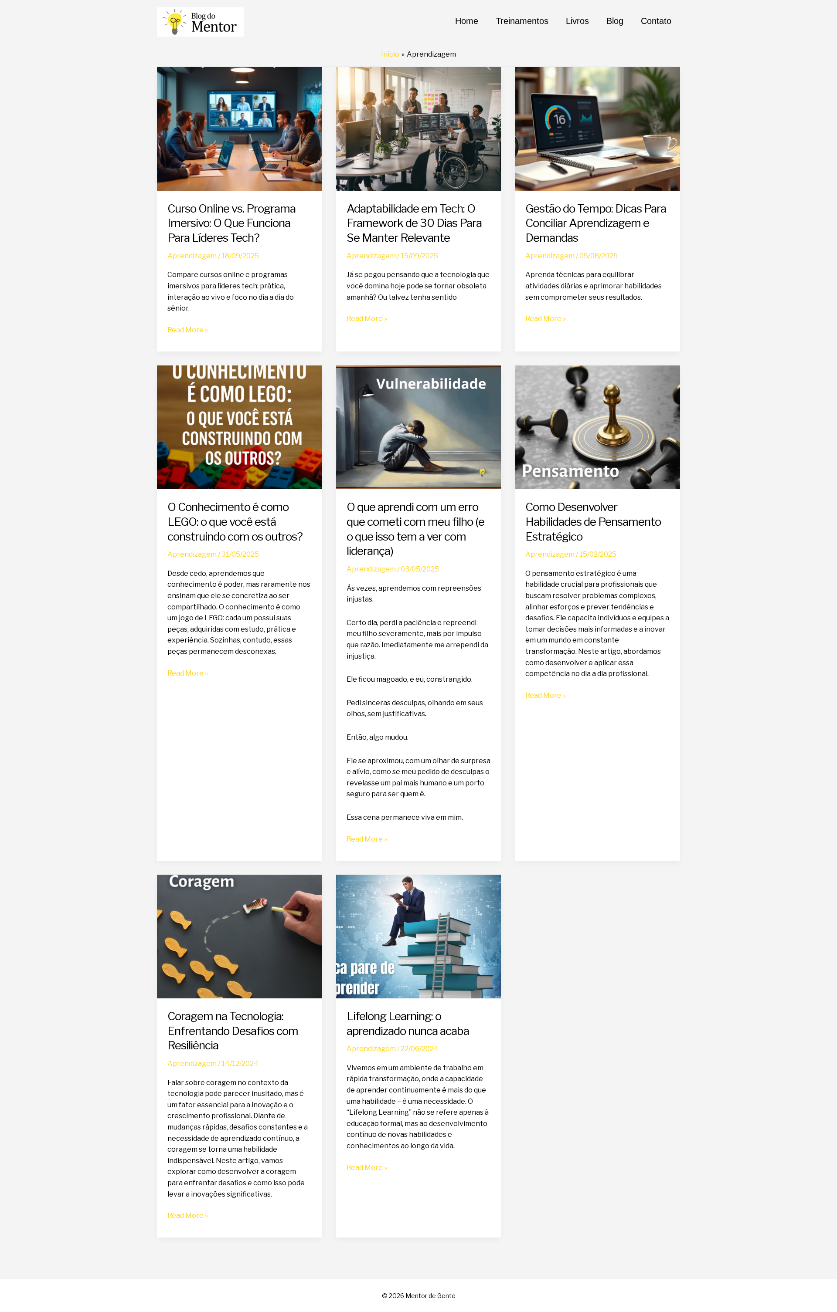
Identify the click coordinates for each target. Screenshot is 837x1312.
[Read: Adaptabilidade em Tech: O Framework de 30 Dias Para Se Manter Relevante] (418, 128)
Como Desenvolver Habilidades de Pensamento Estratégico (593, 521)
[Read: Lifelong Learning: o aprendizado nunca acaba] (418, 936)
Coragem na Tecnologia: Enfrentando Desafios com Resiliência (232, 1030)
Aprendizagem (192, 256)
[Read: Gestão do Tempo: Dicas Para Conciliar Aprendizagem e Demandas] (597, 128)
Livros (577, 21)
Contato (656, 21)
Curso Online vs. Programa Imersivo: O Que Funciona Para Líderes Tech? (231, 223)
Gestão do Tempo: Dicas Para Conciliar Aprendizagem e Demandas (595, 223)
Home (466, 21)
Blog (614, 21)
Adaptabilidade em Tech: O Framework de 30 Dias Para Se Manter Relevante (414, 223)
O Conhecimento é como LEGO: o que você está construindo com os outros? (235, 521)
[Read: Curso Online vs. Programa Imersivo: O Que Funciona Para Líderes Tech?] (239, 128)
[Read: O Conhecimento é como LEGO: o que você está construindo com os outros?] (239, 427)
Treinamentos (522, 21)
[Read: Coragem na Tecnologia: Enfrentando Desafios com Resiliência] (239, 936)
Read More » (187, 330)
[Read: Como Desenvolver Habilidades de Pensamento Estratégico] (597, 427)
